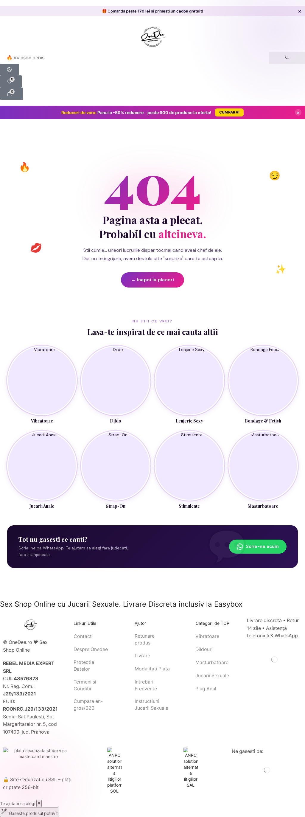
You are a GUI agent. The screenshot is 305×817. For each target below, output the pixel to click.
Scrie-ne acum (262, 546)
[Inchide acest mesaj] (39, 803)
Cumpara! (229, 112)
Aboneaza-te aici (206, 11)
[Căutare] (287, 58)
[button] (9, 69)
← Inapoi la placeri (152, 280)
